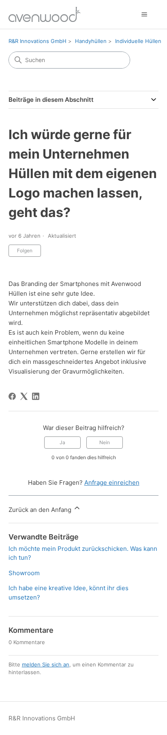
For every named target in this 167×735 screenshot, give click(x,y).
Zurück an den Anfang (41, 510)
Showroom (24, 573)
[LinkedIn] (35, 396)
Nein (104, 442)
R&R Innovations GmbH (37, 41)
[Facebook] (12, 396)
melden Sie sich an (45, 664)
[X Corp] (24, 396)
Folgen (24, 250)
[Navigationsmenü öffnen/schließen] (144, 14)
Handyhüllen (91, 41)
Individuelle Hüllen (138, 41)
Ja (62, 442)
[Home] (45, 14)
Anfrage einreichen (111, 482)
